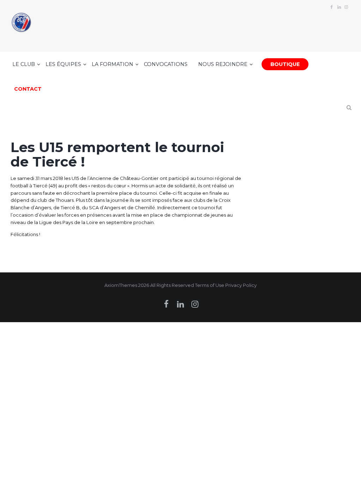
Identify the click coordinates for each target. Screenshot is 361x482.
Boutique (285, 64)
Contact (28, 89)
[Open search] (349, 110)
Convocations (166, 64)
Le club (23, 64)
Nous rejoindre (222, 64)
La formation (112, 64)
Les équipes (63, 64)
